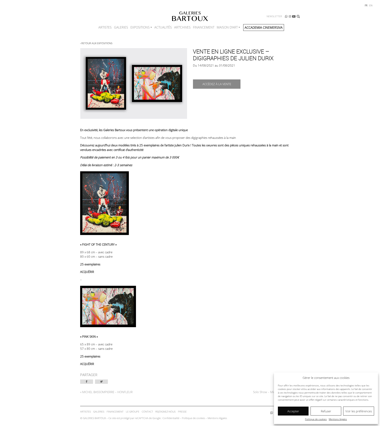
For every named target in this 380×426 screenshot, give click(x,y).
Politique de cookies (316, 419)
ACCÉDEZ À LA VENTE (216, 84)
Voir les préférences (358, 411)
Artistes (105, 27)
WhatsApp (286, 16)
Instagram (290, 16)
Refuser (326, 411)
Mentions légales (338, 419)
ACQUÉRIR (87, 272)
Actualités (163, 27)
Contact (147, 411)
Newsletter (274, 16)
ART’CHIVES (182, 27)
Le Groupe (132, 411)
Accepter (293, 411)
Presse (182, 411)
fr (366, 5)
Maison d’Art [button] (227, 27)
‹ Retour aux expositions (96, 43)
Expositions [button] (140, 27)
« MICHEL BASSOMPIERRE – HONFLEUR (106, 392)
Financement (203, 27)
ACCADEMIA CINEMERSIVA (264, 27)
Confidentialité (170, 418)
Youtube (294, 16)
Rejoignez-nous (165, 411)
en (370, 5)
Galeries (121, 27)
